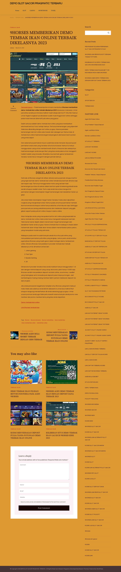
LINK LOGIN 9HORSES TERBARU (95, 349)
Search (88, 27)
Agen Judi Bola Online (92, 130)
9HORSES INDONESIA (92, 404)
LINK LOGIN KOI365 (91, 360)
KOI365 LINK (89, 555)
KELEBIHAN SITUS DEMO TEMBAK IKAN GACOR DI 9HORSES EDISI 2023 (61, 435)
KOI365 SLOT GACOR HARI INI (94, 445)
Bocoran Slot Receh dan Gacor (95, 169)
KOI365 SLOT (89, 462)
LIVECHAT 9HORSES (91, 147)
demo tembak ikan (60, 320)
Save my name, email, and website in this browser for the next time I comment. (43, 502)
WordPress (100, 569)
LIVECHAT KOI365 (90, 152)
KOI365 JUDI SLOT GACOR (93, 525)
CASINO (32, 10)
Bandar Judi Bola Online (92, 135)
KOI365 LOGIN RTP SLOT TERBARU (96, 285)
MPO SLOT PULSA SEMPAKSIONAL (96, 224)
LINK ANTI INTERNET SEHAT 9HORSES (97, 319)
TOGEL (53, 10)
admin (12, 48)
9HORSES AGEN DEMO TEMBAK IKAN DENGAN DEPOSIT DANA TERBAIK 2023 (60, 394)
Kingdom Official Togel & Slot (94, 202)
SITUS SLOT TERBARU (92, 141)
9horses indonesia (36, 320)
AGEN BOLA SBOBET (92, 376)
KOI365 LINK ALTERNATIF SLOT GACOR (97, 467)
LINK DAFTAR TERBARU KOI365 (95, 365)
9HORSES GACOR (91, 410)
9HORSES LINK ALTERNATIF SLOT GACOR (96, 439)
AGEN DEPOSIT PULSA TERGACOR (96, 257)
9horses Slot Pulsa (91, 163)
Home (17, 10)
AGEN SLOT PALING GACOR (94, 263)
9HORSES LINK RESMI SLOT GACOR (96, 492)
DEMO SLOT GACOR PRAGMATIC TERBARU (36, 3)
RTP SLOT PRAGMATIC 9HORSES (95, 274)
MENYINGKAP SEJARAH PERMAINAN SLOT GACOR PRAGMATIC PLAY (96, 48)
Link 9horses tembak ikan (30, 307)
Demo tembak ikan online (30, 302)
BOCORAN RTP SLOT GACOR (94, 302)
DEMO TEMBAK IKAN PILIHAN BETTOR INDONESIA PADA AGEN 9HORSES (25, 394)
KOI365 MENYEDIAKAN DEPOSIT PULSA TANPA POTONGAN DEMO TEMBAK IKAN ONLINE (26, 435)
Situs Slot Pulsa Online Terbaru (95, 213)
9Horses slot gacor (91, 539)
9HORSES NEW (90, 415)
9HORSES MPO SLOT (92, 473)
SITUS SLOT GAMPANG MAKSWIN (96, 269)
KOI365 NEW (89, 421)
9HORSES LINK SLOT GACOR (94, 520)
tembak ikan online (42, 323)
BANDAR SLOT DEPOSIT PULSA (95, 241)
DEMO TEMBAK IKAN (91, 387)
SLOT (24, 10)
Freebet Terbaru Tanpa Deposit (95, 174)
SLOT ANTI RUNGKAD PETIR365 (95, 291)
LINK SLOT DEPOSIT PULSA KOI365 (96, 354)
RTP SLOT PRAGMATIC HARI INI (95, 280)
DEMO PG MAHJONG (91, 393)
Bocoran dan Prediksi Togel (94, 185)
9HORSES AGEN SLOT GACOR (95, 509)
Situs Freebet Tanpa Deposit (94, 124)
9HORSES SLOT (90, 456)
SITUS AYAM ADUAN (91, 382)
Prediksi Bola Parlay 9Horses (94, 180)
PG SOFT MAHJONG (91, 398)
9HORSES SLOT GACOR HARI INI (95, 451)
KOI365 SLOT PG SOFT (92, 514)
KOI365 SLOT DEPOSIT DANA (94, 486)
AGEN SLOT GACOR (91, 307)
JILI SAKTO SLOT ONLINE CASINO (96, 330)
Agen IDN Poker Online (92, 119)
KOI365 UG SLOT (90, 478)
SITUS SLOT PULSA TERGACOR (95, 230)
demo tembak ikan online (29, 323)
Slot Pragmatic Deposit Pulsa (94, 191)
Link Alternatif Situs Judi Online (95, 208)
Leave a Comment (13, 109)
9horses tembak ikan (47, 320)
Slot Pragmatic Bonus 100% (94, 197)
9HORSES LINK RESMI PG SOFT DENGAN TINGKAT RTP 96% (98, 56)
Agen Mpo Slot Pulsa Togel (93, 219)
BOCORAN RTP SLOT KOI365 (94, 296)
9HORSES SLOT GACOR (93, 426)
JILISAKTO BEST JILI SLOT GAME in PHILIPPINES (96, 342)
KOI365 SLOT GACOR (92, 432)
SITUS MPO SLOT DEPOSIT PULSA (96, 235)
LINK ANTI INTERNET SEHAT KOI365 (96, 313)
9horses (27, 320)
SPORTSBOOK (42, 10)
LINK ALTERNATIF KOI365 (93, 158)
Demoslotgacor (27, 107)
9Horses (87, 531)
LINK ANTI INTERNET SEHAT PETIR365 (97, 324)
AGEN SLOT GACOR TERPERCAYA (96, 246)
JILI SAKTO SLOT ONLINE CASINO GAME (98, 335)
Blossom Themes (84, 569)
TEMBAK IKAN (15, 27)
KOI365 (87, 544)
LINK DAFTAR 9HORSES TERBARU (96, 371)
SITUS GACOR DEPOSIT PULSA (95, 252)
